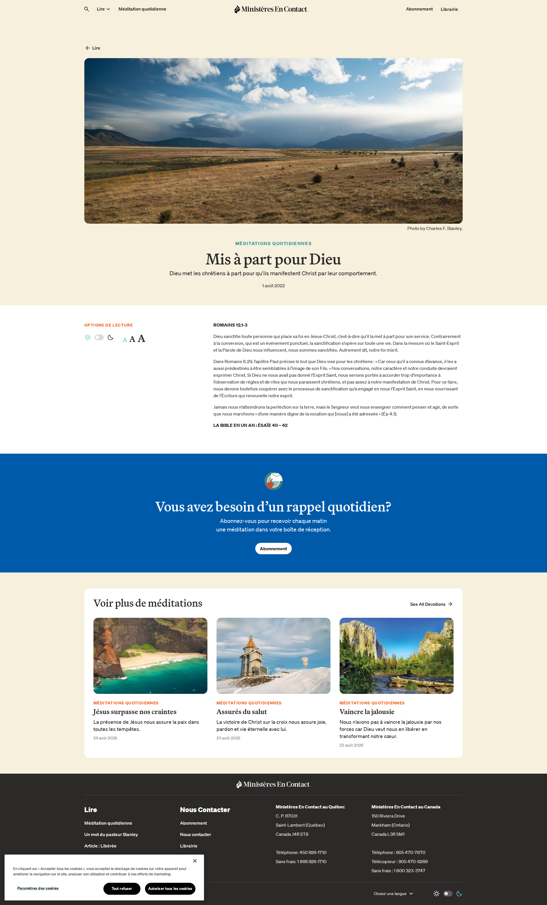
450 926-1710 (312, 852)
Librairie (188, 846)
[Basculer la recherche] (86, 9)
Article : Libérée (100, 846)
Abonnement (273, 548)
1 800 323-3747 (409, 870)
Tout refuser (122, 888)
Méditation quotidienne (108, 823)
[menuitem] (104, 9)
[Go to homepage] (271, 9)
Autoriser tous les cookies (170, 888)
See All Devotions (428, 604)
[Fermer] (195, 861)
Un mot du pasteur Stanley (111, 834)
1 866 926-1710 (311, 861)
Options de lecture (108, 325)
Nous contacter (195, 834)
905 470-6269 (413, 861)
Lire (96, 48)
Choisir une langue (390, 893)
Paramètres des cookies (38, 888)
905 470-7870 (410, 852)
